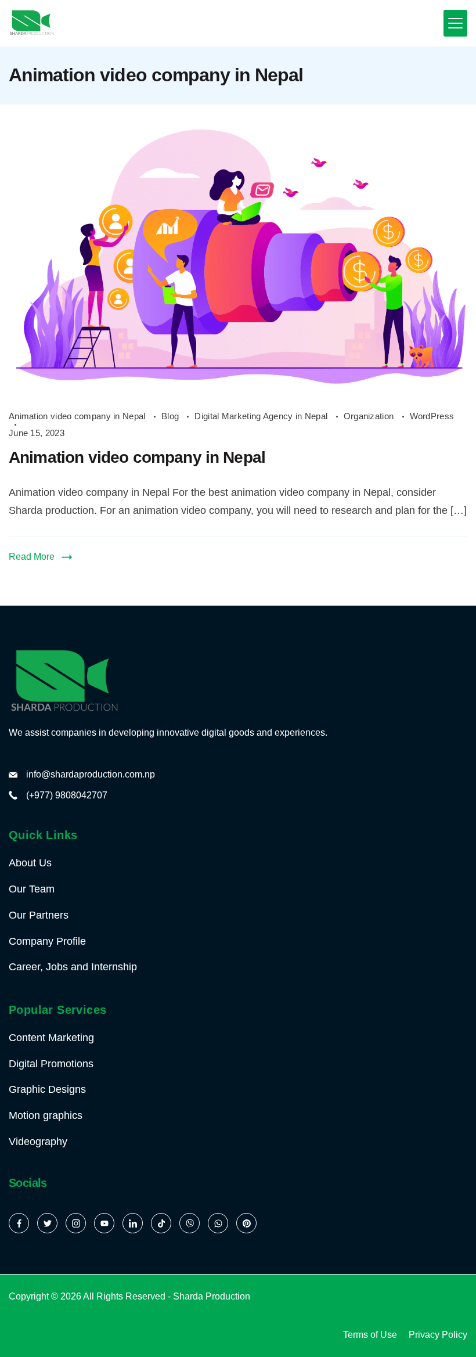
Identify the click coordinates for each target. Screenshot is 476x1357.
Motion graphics (45, 1115)
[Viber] (189, 1223)
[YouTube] (104, 1223)
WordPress (432, 416)
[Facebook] (19, 1223)
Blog (171, 416)
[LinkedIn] (132, 1223)
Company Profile (47, 941)
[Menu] (455, 23)
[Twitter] (47, 1223)
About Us (30, 863)
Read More (32, 556)
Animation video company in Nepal (78, 416)
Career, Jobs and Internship (73, 967)
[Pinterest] (246, 1223)
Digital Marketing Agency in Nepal (262, 416)
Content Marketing (51, 1037)
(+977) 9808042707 (66, 795)
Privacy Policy (438, 1335)
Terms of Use (370, 1335)
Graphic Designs (47, 1089)
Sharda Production (211, 1296)
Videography (38, 1141)
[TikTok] (161, 1223)
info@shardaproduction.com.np (90, 774)
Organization (370, 416)
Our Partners (38, 915)
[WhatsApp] (218, 1223)
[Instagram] (76, 1223)
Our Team (32, 889)
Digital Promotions (51, 1064)
